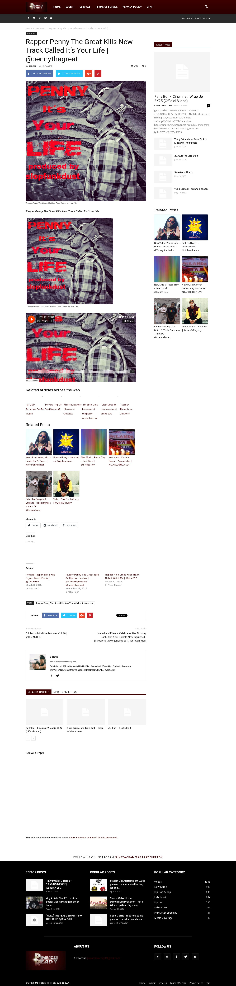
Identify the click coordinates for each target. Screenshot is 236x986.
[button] (206, 7)
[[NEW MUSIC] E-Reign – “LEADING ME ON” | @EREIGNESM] (34, 885)
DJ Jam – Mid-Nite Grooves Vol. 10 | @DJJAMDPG (46, 635)
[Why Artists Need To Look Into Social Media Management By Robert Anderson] (34, 903)
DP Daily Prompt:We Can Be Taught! (35, 409)
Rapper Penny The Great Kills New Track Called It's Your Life (64, 603)
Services (85, 6)
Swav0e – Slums (183, 172)
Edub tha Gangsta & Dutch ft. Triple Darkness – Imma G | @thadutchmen (38, 504)
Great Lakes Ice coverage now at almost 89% (109, 409)
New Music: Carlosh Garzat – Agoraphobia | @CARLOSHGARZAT (120, 461)
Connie (32, 65)
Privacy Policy (132, 6)
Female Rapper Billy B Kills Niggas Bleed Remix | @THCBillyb (40, 578)
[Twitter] (45, 18)
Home (57, 6)
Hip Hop (158, 902)
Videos (158, 881)
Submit (70, 6)
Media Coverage (163, 917)
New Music (31, 33)
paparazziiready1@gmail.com (103, 958)
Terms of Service (106, 6)
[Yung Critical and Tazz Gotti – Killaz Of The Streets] (86, 712)
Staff (150, 6)
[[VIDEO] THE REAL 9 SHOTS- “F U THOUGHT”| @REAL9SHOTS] (34, 920)
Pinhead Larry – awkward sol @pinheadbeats (65, 459)
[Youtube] (51, 18)
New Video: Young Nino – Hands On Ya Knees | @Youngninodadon (38, 461)
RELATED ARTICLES (38, 692)
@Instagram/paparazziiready (139, 857)
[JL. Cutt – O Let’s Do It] (127, 712)
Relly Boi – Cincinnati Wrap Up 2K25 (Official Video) (178, 98)
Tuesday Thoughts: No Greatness (126, 409)
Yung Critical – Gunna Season (191, 189)
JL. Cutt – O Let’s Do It (119, 728)
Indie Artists (160, 907)
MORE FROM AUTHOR (66, 692)
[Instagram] (34, 18)
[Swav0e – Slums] (163, 177)
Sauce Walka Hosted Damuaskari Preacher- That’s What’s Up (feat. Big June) (126, 902)
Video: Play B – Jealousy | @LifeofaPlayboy (66, 501)
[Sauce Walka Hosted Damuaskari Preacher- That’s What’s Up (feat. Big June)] (98, 903)
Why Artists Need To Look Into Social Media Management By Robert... (62, 902)
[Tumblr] (39, 18)
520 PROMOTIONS (163, 105)
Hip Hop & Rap (162, 892)
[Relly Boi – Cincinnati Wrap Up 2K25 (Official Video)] (44, 712)
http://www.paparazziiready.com (63, 662)
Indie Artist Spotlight (165, 912)
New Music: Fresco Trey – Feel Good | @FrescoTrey (93, 461)
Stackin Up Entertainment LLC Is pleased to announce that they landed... (127, 884)
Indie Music (160, 897)
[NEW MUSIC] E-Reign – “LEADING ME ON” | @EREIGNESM (59, 884)
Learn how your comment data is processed (93, 837)
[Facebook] (28, 18)
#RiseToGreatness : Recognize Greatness (72, 409)
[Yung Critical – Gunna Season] (163, 193)
